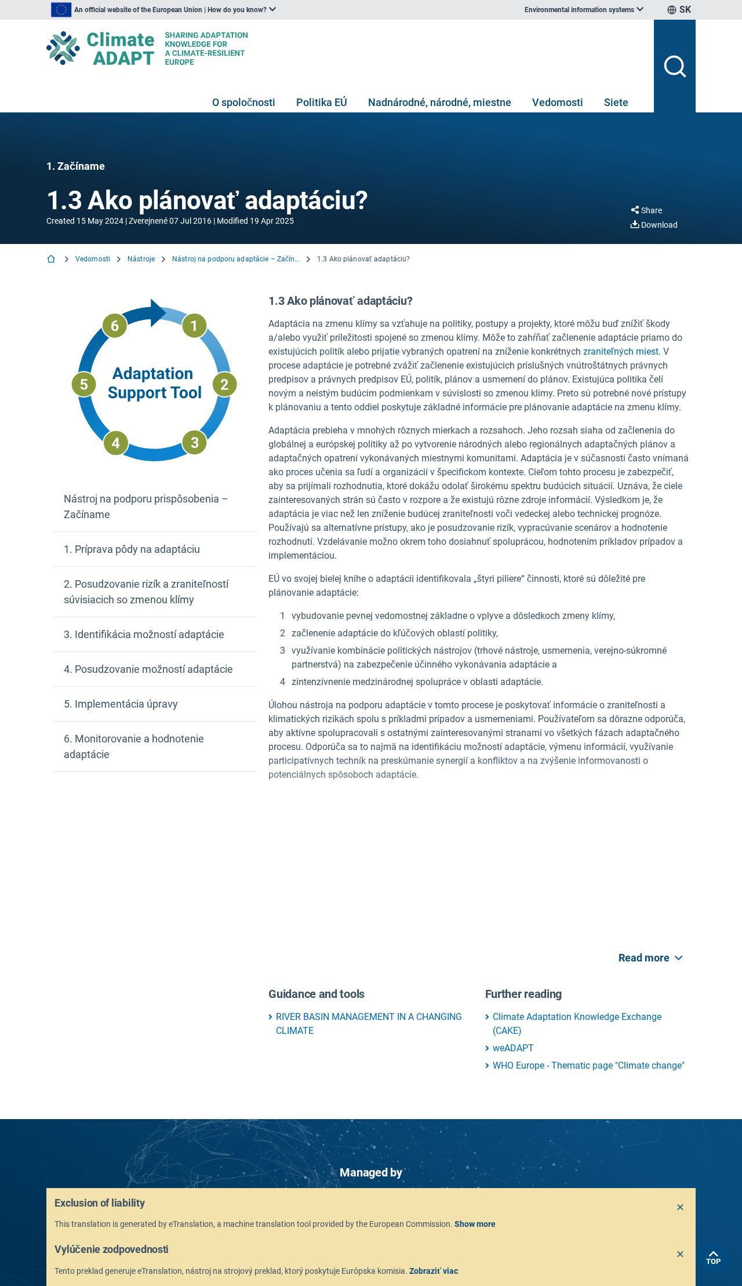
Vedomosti (557, 102)
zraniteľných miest (621, 351)
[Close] (681, 1208)
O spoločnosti (243, 102)
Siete (616, 102)
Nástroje (141, 259)
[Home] (52, 260)
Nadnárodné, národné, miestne (439, 102)
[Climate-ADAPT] (345, 48)
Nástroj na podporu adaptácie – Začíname (236, 259)
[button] (154, 507)
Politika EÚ (321, 102)
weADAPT (513, 1048)
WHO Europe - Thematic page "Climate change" (589, 1065)
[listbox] (163, 10)
